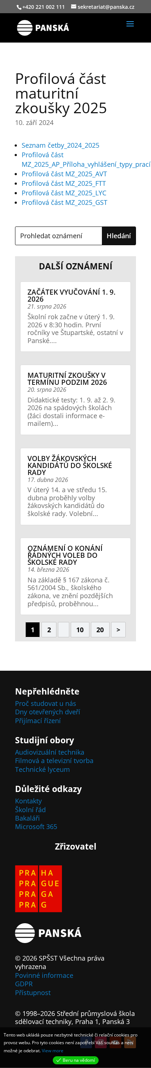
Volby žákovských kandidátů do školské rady (69, 465)
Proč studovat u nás (45, 703)
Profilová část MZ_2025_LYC (64, 192)
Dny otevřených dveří (47, 711)
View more (52, 1050)
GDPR (24, 983)
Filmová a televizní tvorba (54, 760)
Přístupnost (33, 992)
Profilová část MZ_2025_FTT (64, 183)
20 (100, 629)
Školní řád (30, 809)
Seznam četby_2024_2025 (60, 145)
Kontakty (28, 800)
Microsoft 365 (36, 826)
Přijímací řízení (38, 720)
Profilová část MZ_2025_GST (64, 202)
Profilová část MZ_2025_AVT (64, 173)
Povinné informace (44, 975)
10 (80, 629)
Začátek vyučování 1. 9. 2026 (71, 295)
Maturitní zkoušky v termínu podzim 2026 (67, 379)
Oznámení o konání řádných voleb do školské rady (65, 555)
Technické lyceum (42, 769)
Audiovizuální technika (49, 752)
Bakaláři (27, 818)
